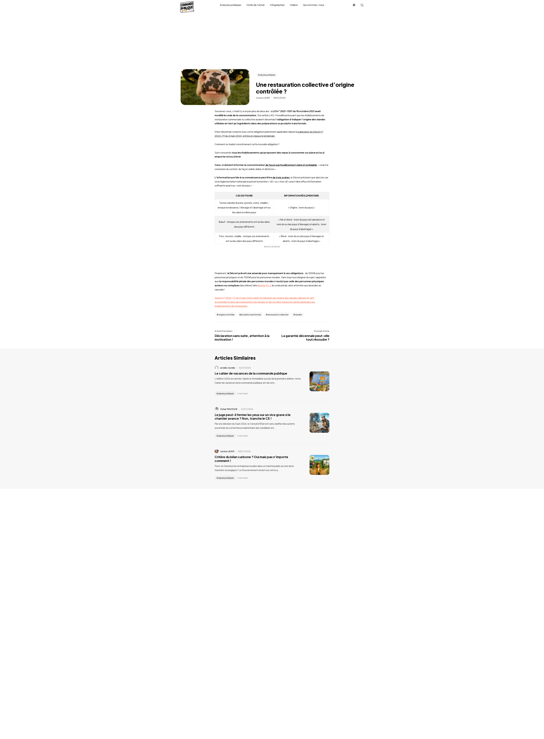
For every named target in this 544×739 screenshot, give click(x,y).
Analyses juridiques (266, 74)
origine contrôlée (226, 314)
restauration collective (277, 314)
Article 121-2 (264, 285)
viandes (298, 314)
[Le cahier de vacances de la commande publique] (315, 381)
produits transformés (251, 314)
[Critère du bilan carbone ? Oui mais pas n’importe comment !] (315, 465)
